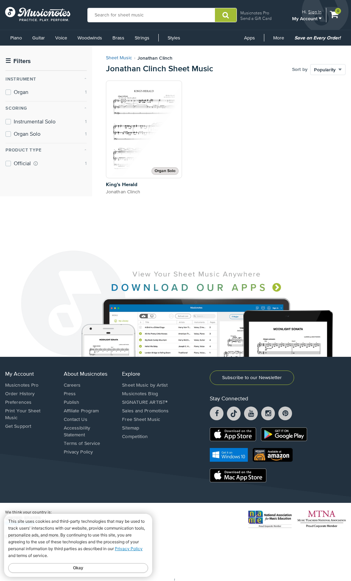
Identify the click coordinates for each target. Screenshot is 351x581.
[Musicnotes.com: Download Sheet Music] (37, 14)
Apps (249, 38)
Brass (118, 38)
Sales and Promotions (145, 411)
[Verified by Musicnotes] (36, 163)
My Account (305, 18)
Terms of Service (82, 443)
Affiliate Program (81, 411)
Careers (72, 385)
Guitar (38, 38)
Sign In (315, 11)
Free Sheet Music (141, 419)
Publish (72, 402)
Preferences (18, 402)
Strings (142, 38)
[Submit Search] (226, 15)
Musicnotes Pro (254, 13)
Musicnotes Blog (140, 393)
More (281, 40)
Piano (16, 38)
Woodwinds (89, 38)
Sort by (299, 69)
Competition (135, 436)
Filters (18, 61)
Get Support (18, 426)
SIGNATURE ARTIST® (145, 402)
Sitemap (130, 428)
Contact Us (75, 419)
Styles (174, 38)
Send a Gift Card (255, 18)
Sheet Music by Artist (145, 385)
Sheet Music (119, 58)
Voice (61, 38)
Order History (20, 393)
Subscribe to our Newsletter (252, 377)
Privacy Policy (78, 452)
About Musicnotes (85, 374)
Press (70, 393)
